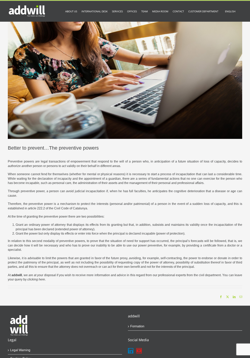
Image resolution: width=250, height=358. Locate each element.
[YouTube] (139, 351)
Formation (137, 326)
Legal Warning (20, 350)
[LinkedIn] (130, 351)
